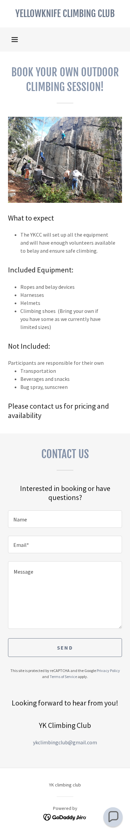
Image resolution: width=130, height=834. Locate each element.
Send (65, 647)
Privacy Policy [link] (108, 670)
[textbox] (65, 519)
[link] (65, 13)
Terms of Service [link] (63, 676)
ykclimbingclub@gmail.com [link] (65, 742)
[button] (14, 39)
